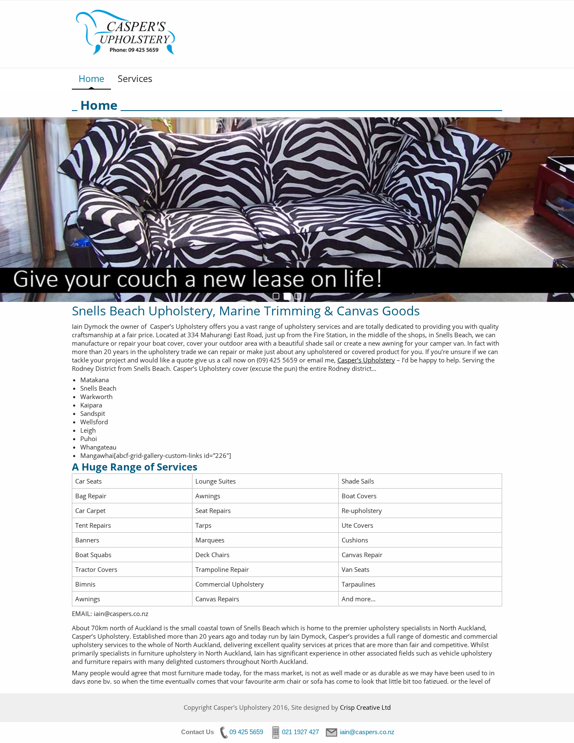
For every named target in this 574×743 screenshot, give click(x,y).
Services (135, 78)
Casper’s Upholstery (366, 360)
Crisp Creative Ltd (365, 707)
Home (91, 78)
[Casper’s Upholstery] (128, 33)
